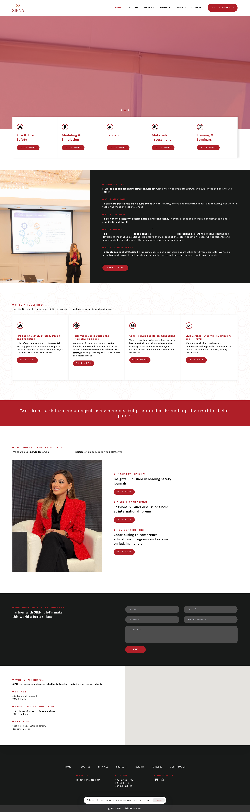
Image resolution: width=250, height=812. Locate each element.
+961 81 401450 (124, 786)
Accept (159, 800)
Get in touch (178, 767)
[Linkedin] (156, 780)
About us (84, 767)
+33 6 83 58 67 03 (124, 780)
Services (149, 8)
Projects (165, 8)
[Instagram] (162, 780)
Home (117, 8)
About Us (132, 8)
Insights (181, 8)
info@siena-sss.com (88, 780)
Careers (196, 8)
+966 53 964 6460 (122, 783)
